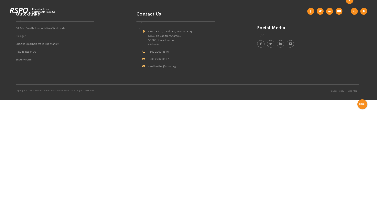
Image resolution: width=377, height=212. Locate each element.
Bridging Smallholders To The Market (37, 44)
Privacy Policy (337, 91)
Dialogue (21, 36)
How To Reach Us (26, 51)
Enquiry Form (24, 59)
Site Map (352, 91)
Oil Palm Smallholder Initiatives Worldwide (40, 28)
